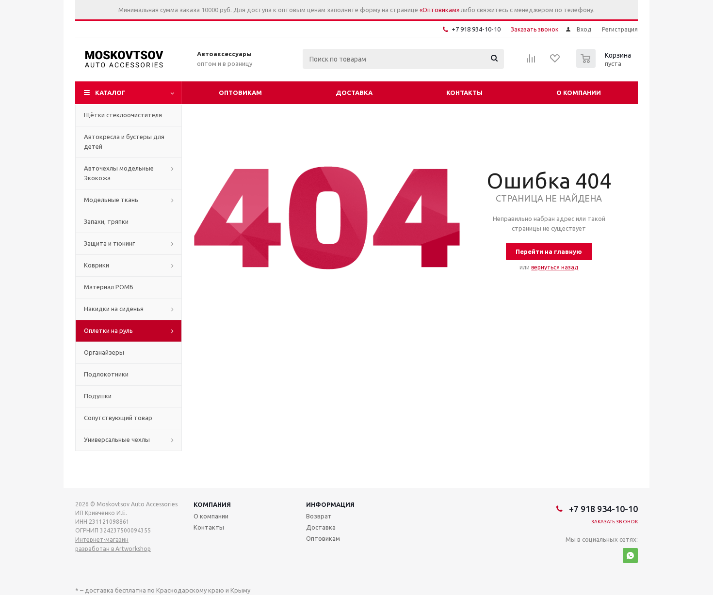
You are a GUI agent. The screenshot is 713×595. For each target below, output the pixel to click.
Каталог (110, 92)
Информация (330, 504)
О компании (578, 92)
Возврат (319, 516)
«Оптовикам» (439, 9)
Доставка (354, 92)
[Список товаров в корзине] (604, 65)
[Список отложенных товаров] (555, 61)
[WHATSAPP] (630, 555)
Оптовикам (240, 92)
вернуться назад (554, 267)
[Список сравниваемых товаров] (531, 61)
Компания (212, 504)
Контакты (464, 92)
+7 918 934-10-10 (476, 29)
